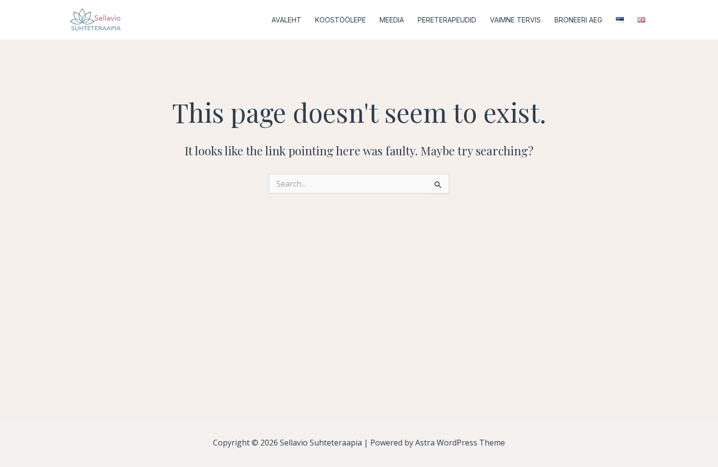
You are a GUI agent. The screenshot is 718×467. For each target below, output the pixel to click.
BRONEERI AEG (578, 20)
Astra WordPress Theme (460, 442)
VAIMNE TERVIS (515, 20)
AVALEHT (286, 20)
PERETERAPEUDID (447, 20)
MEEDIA (392, 20)
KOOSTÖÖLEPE (340, 20)
